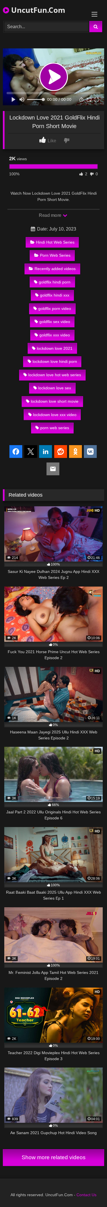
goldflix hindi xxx (54, 295)
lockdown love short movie (54, 401)
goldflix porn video (54, 308)
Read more (50, 215)
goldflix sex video (54, 321)
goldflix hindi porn (54, 282)
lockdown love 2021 (54, 348)
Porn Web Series (55, 255)
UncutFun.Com (37, 10)
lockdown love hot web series (54, 375)
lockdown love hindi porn (55, 361)
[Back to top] (89, 1190)
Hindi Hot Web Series (55, 242)
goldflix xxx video (54, 335)
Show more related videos (54, 1157)
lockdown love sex (54, 388)
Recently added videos (55, 268)
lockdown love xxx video (54, 414)
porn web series (54, 427)
